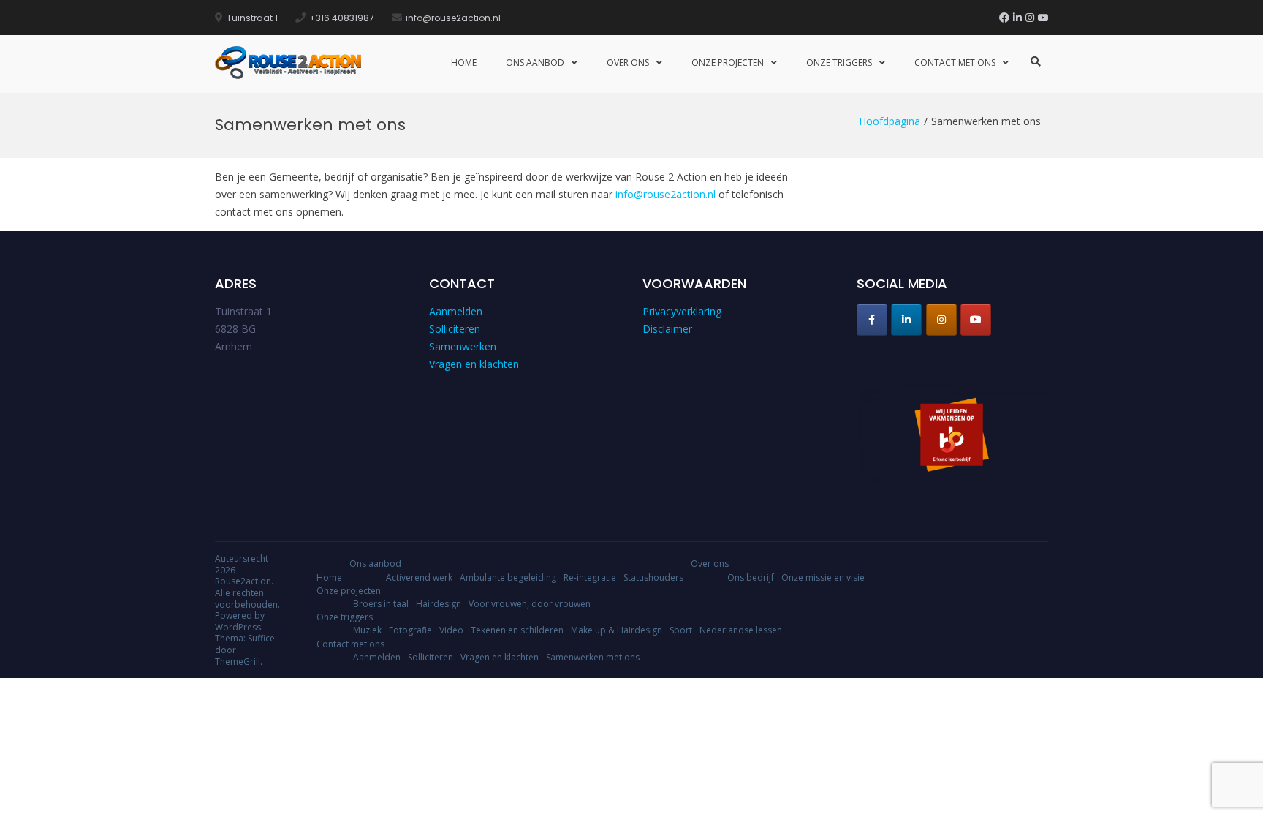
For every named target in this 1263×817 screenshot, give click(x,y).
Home (464, 62)
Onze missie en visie (823, 577)
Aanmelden (455, 311)
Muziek (367, 630)
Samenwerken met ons (593, 657)
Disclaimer (667, 329)
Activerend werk (419, 577)
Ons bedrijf (750, 577)
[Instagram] (1029, 17)
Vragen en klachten (474, 364)
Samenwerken (462, 346)
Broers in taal (381, 604)
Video (451, 630)
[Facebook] (1004, 17)
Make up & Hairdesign (616, 630)
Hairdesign (438, 604)
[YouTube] (1043, 17)
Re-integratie (590, 577)
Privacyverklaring (681, 311)
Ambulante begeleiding (508, 577)
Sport (681, 630)
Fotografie (410, 630)
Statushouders (653, 577)
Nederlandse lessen (740, 630)
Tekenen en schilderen (517, 630)
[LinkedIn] (1017, 17)
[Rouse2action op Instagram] (941, 320)
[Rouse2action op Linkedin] (906, 320)
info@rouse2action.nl (665, 194)
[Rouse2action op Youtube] (975, 320)
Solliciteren (454, 329)
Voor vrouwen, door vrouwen (530, 604)
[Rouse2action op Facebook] (872, 320)
